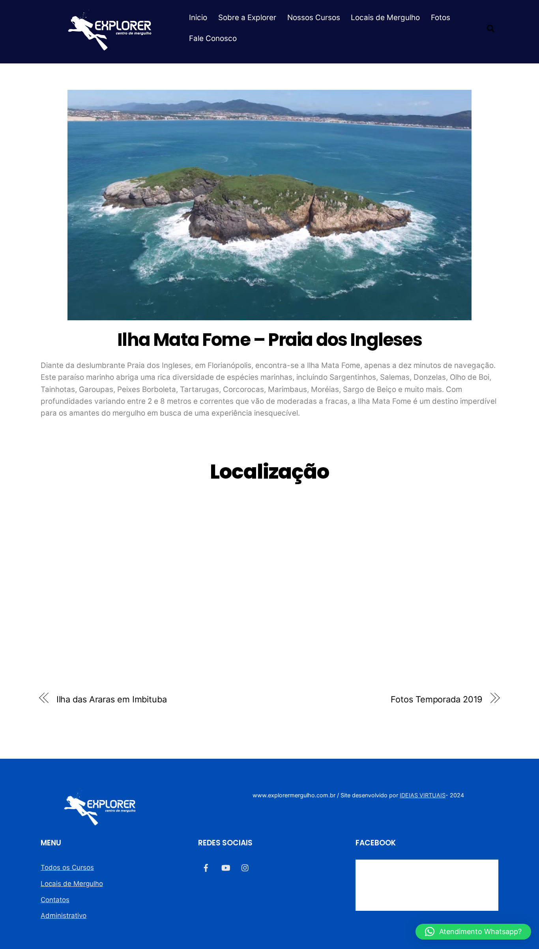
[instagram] (245, 867)
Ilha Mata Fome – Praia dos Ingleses (269, 339)
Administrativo (63, 915)
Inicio (198, 17)
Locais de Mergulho (385, 17)
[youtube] (226, 867)
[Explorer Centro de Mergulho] (110, 47)
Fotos (440, 17)
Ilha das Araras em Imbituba (111, 699)
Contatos (55, 900)
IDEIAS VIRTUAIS (422, 795)
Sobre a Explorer (247, 17)
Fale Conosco (213, 38)
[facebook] (206, 867)
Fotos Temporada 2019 (437, 699)
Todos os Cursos (67, 867)
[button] (473, 932)
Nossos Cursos (313, 17)
